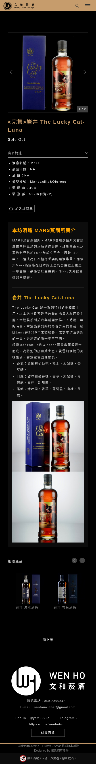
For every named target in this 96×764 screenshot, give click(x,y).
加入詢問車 (23, 208)
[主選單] (88, 6)
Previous (74, 560)
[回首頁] (19, 6)
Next (82, 560)
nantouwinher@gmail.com (55, 707)
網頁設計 (63, 750)
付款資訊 (48, 733)
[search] (78, 6)
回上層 (48, 640)
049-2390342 (54, 701)
